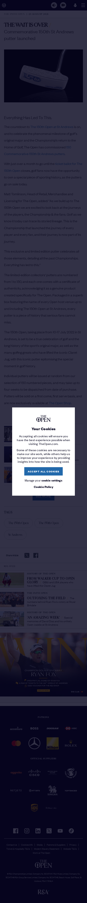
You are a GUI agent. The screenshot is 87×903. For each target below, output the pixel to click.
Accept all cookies (43, 471)
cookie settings (52, 480)
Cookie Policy (43, 487)
